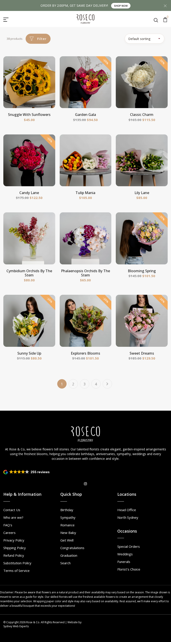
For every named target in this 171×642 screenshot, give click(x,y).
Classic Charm (141, 114)
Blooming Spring (142, 270)
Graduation (68, 555)
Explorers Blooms (85, 353)
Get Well (66, 540)
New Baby (68, 532)
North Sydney (127, 517)
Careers (9, 532)
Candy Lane (29, 192)
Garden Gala (85, 114)
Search (65, 563)
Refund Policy (13, 555)
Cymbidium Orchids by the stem (29, 273)
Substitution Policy (17, 563)
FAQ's (7, 525)
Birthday (66, 510)
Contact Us (11, 510)
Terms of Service (16, 570)
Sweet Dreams (142, 353)
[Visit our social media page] (85, 483)
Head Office (126, 510)
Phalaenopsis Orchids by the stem (85, 273)
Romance (67, 525)
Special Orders (128, 546)
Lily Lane (141, 192)
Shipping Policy (14, 548)
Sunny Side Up (29, 353)
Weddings (125, 554)
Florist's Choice (128, 569)
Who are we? (13, 517)
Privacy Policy (13, 540)
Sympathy (67, 517)
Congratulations (72, 548)
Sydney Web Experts (16, 626)
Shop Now (121, 5)
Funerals (123, 561)
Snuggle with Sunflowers (29, 114)
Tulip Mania (85, 192)
